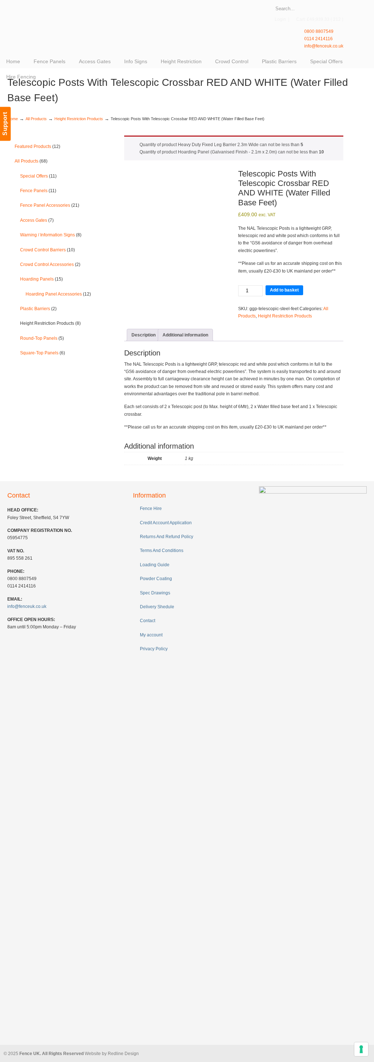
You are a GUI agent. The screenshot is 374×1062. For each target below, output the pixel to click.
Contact (147, 620)
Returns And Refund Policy (166, 536)
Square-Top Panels (42, 352)
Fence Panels (38, 190)
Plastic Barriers (38, 308)
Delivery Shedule (157, 606)
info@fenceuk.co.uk (323, 46)
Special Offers (38, 176)
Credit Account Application (166, 522)
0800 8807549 (318, 31)
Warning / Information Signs (50, 234)
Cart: (319, 19)
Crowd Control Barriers (47, 249)
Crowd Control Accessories (50, 264)
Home (12, 119)
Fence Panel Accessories (49, 205)
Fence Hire (151, 508)
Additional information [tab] (185, 335)
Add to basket (284, 290)
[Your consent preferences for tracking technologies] (361, 1049)
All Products (36, 119)
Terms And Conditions (161, 550)
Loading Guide (154, 564)
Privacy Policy (154, 648)
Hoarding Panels (41, 279)
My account (151, 634)
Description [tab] (143, 335)
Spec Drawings (155, 592)
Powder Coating (156, 578)
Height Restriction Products (78, 119)
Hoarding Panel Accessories (58, 294)
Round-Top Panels (42, 338)
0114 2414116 (318, 38)
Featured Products (37, 146)
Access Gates (37, 220)
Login (280, 19)
